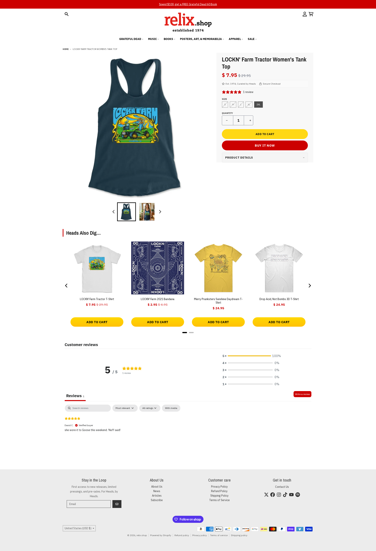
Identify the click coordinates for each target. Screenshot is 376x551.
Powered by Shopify (160, 535)
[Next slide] (160, 212)
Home (66, 49)
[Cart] (311, 14)
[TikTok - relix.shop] (285, 494)
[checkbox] (171, 408)
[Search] (66, 14)
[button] (250, 356)
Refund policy (181, 535)
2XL (258, 104)
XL (249, 104)
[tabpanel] (188, 429)
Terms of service (219, 535)
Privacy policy (199, 535)
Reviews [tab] (75, 395)
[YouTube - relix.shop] (291, 494)
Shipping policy (239, 535)
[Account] (304, 14)
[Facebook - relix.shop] (272, 494)
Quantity (227, 113)
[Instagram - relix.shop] (279, 494)
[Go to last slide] (113, 212)
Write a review (302, 394)
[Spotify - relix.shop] (297, 494)
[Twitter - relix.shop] (266, 494)
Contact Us (282, 487)
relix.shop (141, 535)
